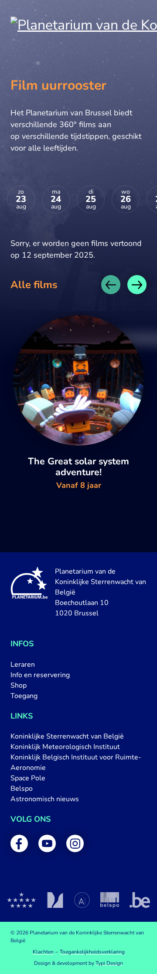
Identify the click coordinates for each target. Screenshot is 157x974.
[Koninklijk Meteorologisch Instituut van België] (55, 900)
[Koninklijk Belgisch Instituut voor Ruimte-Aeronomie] (82, 900)
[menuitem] (78, 664)
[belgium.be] (140, 900)
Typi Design (109, 963)
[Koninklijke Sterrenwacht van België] (21, 900)
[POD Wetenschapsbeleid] (109, 900)
